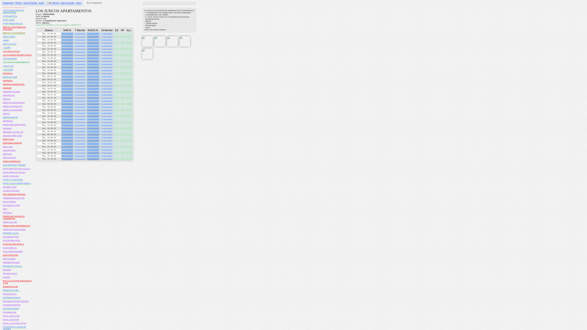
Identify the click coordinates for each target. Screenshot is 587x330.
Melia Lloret (8, 147)
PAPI (5, 209)
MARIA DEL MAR (10, 77)
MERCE (6, 114)
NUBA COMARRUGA (12, 161)
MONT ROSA (8, 139)
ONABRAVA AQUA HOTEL (14, 198)
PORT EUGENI (9, 259)
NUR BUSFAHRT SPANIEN (14, 165)
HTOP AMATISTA (10, 16)
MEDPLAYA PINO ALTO (12, 106)
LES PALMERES (10, 59)
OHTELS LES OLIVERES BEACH (17, 183)
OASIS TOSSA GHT (11, 176)
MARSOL (7, 99)
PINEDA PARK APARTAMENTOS (16, 226)
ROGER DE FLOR (10, 287)
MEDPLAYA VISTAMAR (12, 110)
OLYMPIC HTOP (10, 187)
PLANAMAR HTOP (11, 237)
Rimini (18, 3)
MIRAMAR (7, 128)
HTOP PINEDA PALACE (13, 24)
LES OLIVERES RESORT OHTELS (17, 55)
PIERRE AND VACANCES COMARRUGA (14, 217)
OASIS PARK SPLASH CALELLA (16, 169)
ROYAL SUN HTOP (11, 320)
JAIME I (6, 40)
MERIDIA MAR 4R (10, 117)
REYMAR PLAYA (10, 274)
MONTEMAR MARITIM (12, 143)
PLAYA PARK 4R (10, 248)
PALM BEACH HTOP (11, 205)
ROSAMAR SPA (9, 312)
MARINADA (8, 81)
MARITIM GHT (9, 95)
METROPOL (8, 121)
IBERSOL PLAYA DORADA (14, 33)
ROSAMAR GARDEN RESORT (16, 301)
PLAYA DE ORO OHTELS (13, 244)
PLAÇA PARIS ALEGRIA (13, 252)
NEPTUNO (7, 154)
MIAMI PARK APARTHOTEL (14, 125)
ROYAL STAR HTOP (11, 316)
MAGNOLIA (8, 73)
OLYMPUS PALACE (11, 191)
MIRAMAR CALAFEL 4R (13, 132)
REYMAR (7, 270)
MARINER (7, 88)
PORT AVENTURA (10, 255)
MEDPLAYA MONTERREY (14, 103)
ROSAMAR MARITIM (11, 305)
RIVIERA (6, 277)
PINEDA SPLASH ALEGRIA (14, 230)
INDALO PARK (9, 37)
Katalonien (8, 3)
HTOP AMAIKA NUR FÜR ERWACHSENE (13, 11)
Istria (41, 3)
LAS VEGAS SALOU (11, 51)
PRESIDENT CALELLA (12, 266)
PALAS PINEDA (9, 202)
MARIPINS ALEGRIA (11, 92)
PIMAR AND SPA (10, 222)
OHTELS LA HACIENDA (13, 180)
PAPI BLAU (7, 213)
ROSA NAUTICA (10, 294)
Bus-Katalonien (94, 3)
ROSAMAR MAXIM (11, 309)
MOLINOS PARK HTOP (12, 136)
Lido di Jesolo (30, 3)
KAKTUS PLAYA (9, 44)
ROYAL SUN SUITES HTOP (14, 323)
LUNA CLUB (8, 66)
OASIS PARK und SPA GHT (14, 172)
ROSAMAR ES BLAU (11, 298)
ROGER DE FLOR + (11, 290)
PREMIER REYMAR (11, 263)
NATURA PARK (9, 150)
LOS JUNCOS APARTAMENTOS (16, 62)
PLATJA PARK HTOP (11, 241)
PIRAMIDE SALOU (10, 233)
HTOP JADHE (9, 20)
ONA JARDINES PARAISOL (14, 194)
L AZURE (7, 48)
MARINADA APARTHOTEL (14, 84)
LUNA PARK (8, 70)
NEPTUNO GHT (9, 158)
